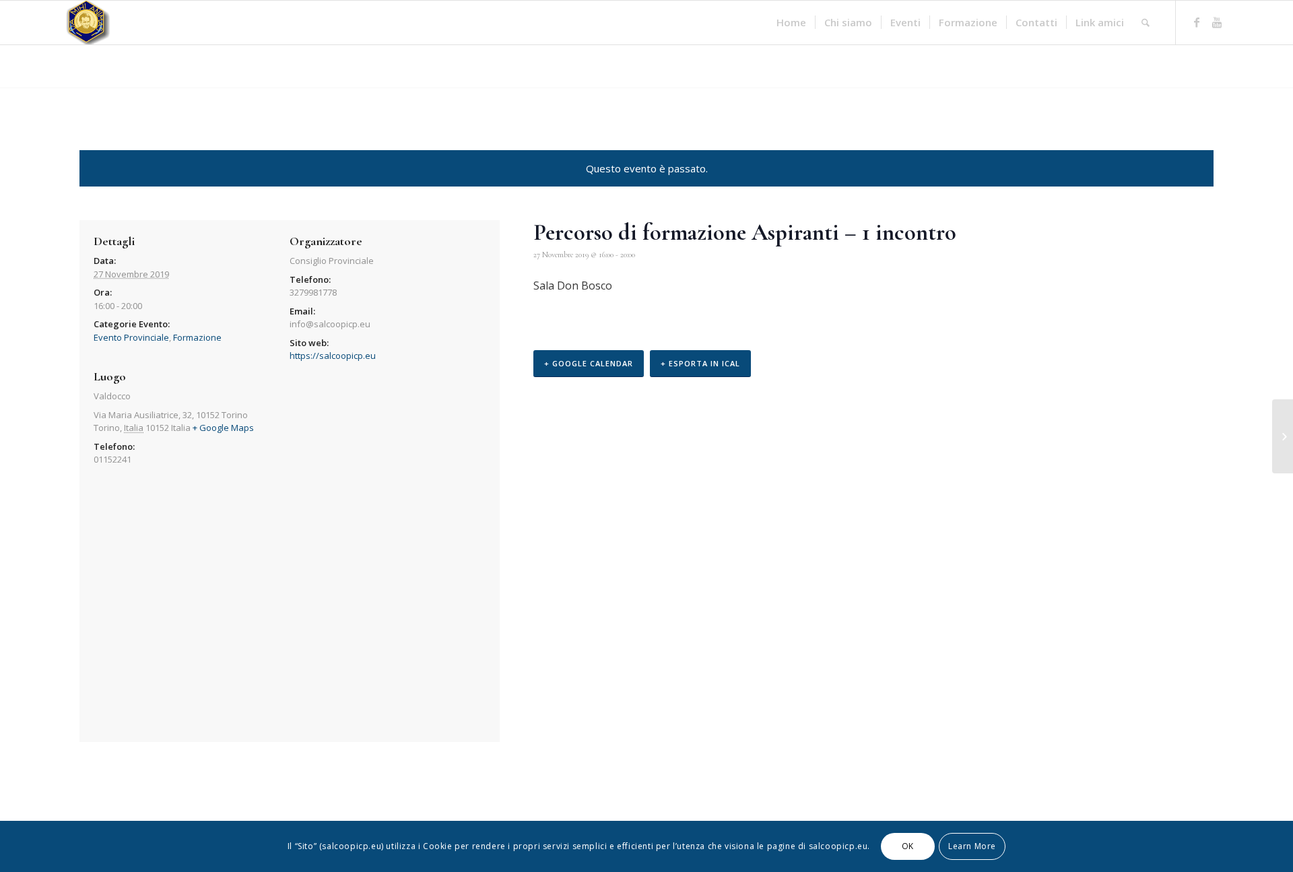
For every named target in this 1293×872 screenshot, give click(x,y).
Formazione (197, 337)
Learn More (972, 846)
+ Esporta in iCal (700, 363)
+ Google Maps (223, 428)
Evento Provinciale (131, 337)
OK (908, 846)
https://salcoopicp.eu (333, 355)
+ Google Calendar (588, 363)
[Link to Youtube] (1217, 22)
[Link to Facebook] (1197, 22)
